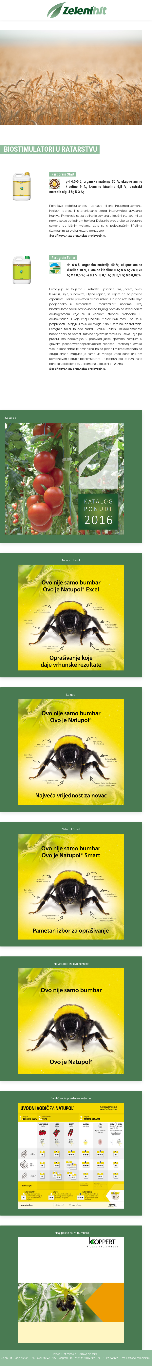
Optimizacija (69, 1353)
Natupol (71, 694)
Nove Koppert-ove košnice (71, 963)
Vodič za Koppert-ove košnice (71, 1098)
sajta (94, 1353)
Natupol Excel (71, 560)
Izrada (56, 1353)
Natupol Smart (71, 829)
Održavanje (84, 1353)
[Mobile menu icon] (8, 10)
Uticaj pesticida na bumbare (71, 1232)
